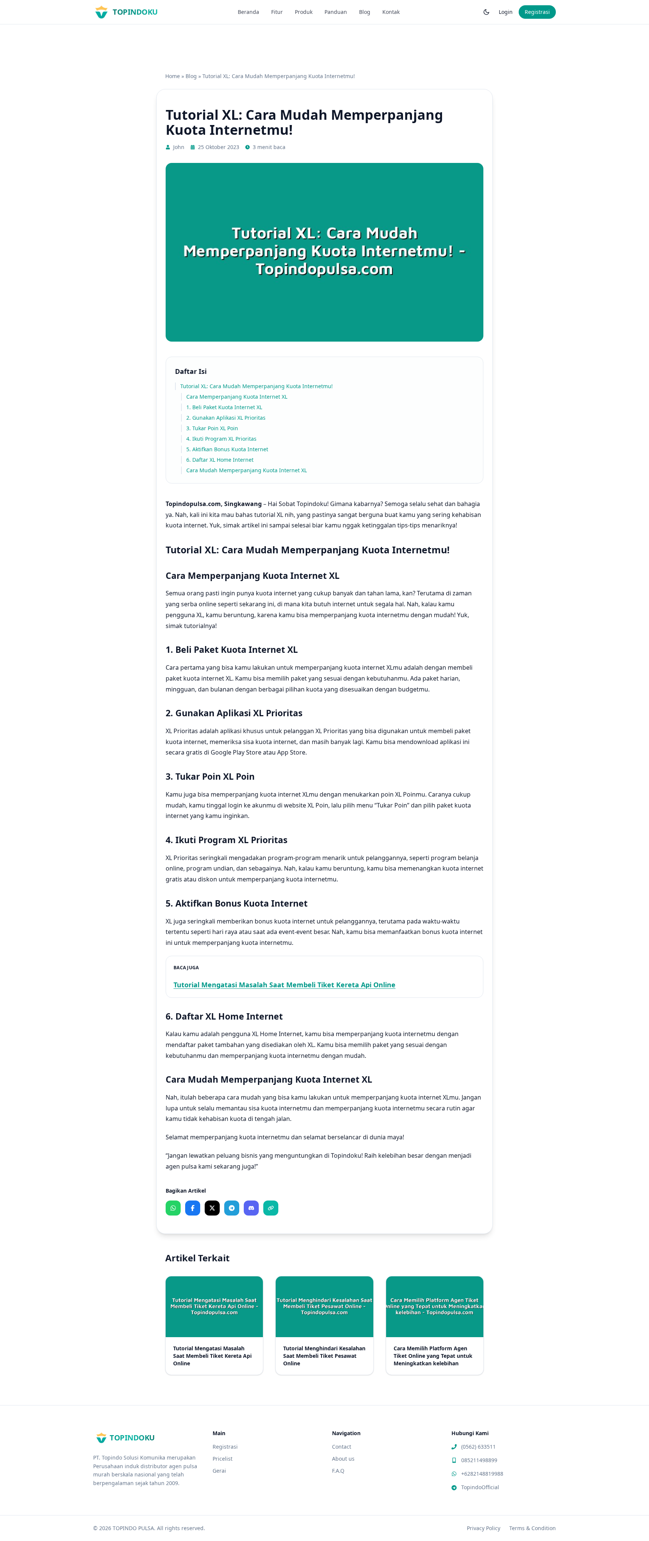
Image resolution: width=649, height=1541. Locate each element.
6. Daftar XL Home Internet (220, 459)
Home (172, 76)
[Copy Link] (270, 1208)
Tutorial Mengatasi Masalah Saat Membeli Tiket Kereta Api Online (284, 984)
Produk (303, 11)
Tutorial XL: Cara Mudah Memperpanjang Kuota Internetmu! (256, 386)
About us (343, 1458)
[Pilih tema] (486, 12)
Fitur (277, 11)
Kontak (391, 11)
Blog (364, 11)
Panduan (335, 11)
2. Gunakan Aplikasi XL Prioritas (226, 417)
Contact (341, 1446)
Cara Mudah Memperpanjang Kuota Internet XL (246, 470)
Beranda (248, 11)
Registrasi (537, 11)
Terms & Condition (532, 1528)
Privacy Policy (483, 1528)
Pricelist (222, 1458)
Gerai (219, 1470)
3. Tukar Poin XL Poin (212, 428)
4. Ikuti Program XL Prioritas (221, 438)
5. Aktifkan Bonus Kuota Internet (227, 449)
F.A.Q (338, 1470)
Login (506, 11)
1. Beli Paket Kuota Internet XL (224, 407)
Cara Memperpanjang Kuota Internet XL (236, 396)
